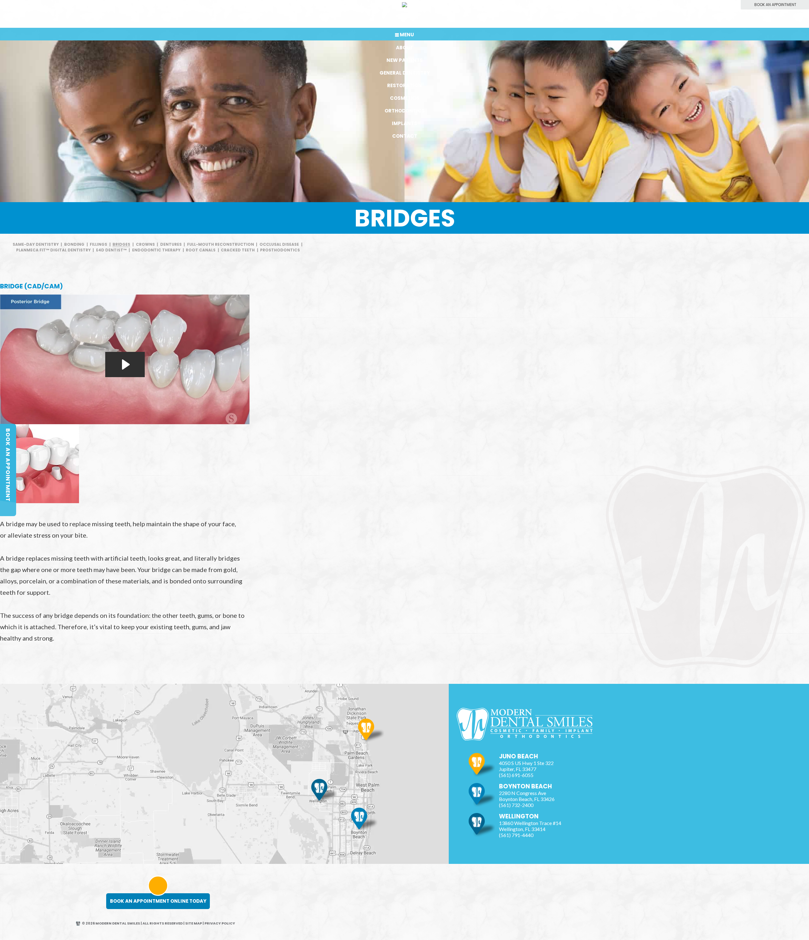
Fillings (98, 244)
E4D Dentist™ (111, 250)
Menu (407, 34)
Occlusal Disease (279, 244)
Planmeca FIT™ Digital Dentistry (53, 250)
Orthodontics (405, 110)
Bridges (121, 244)
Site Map (193, 923)
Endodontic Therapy (156, 250)
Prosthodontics (280, 250)
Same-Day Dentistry (36, 244)
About (404, 47)
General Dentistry (405, 72)
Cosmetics (404, 98)
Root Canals (201, 250)
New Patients (404, 60)
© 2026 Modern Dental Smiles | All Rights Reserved (132, 923)
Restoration (404, 85)
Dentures (171, 244)
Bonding (74, 244)
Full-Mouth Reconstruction (220, 244)
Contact (404, 136)
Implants (404, 123)
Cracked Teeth (238, 250)
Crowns (145, 244)
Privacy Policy (219, 923)
